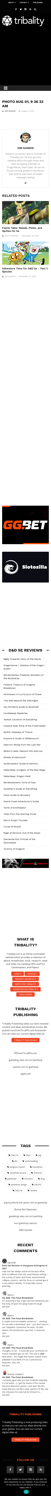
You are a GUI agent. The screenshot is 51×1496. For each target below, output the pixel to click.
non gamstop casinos (25, 1223)
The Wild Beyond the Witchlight (21, 700)
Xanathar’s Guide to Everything (20, 788)
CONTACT (32, 973)
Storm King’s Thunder (16, 820)
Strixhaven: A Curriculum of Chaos (23, 694)
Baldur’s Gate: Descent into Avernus (23, 751)
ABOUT (17, 973)
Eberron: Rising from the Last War (22, 744)
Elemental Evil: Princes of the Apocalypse (19, 841)
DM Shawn (10, 111)
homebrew (37, 1167)
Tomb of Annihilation (15, 807)
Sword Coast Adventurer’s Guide (21, 801)
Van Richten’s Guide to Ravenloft (21, 707)
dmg (43, 1178)
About (11, 2)
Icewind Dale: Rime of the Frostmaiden (25, 725)
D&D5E (37, 1184)
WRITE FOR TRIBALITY (25, 984)
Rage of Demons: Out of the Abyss (22, 833)
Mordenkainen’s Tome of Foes (20, 782)
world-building (31, 1161)
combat (33, 1190)
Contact (23, 2)
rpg (39, 1155)
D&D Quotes (25, 1230)
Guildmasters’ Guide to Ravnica (21, 763)
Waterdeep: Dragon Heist (17, 776)
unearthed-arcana (18, 1172)
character (38, 1172)
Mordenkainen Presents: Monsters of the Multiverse (23, 677)
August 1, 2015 (28, 111)
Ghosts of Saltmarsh (15, 757)
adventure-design (19, 1184)
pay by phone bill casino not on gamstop (25, 1202)
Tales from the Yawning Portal (20, 814)
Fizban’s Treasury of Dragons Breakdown (19, 686)
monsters (28, 1178)
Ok (26, 1492)
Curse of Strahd (12, 826)
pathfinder (12, 1178)
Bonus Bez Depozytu (25, 1209)
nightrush (25, 1073)
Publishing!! (25, 994)
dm (15, 1161)
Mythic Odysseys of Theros (18, 732)
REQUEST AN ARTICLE (25, 979)
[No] (47, 1485)
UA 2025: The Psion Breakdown (17, 1298)
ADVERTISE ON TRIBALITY (25, 989)
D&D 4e (19, 1190)
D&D (28, 1155)
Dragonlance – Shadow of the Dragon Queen (24, 667)
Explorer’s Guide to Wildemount (21, 738)
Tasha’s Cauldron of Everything (20, 719)
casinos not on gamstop (25, 1066)
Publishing (38, 2)
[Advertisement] (25, 55)
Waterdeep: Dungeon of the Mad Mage (24, 770)
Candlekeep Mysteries (15, 713)
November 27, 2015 (27, 276)
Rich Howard (11, 236)
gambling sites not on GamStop (25, 1060)
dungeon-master (17, 1167)
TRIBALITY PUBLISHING (25, 1040)
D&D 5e (14, 1155)
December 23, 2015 (30, 236)
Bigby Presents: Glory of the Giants (22, 659)
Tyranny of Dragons (14, 849)
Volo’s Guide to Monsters (17, 795)
